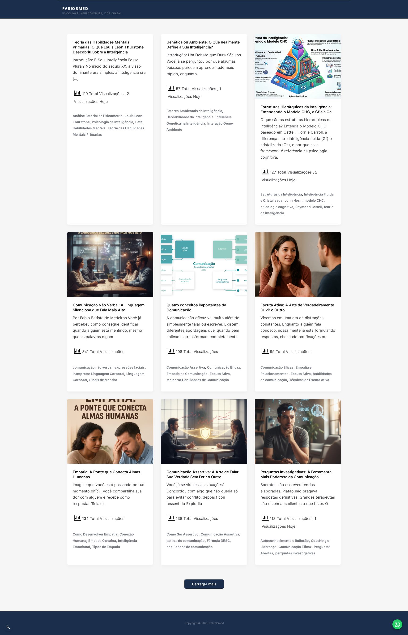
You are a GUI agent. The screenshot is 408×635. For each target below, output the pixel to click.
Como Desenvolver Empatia (95, 534)
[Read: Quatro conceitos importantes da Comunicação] (204, 264)
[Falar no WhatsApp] (397, 624)
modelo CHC (314, 200)
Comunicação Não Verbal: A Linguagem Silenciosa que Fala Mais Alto (108, 307)
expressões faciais (130, 367)
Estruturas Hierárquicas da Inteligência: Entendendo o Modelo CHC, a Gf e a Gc (296, 109)
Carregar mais (204, 584)
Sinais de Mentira (103, 380)
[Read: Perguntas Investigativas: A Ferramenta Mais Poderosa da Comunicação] (298, 431)
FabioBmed (75, 8)
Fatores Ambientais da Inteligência (194, 111)
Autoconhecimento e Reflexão (284, 541)
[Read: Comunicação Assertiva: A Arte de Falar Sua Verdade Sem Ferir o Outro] (204, 431)
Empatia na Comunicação (187, 374)
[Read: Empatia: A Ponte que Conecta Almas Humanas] (110, 431)
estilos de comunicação (185, 541)
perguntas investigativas (295, 553)
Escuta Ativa (220, 374)
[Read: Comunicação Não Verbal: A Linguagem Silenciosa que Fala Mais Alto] (110, 264)
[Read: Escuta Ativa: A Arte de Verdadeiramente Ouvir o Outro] (298, 264)
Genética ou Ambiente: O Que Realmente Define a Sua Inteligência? (203, 44)
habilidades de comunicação (189, 547)
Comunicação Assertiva (185, 367)
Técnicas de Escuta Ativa (309, 380)
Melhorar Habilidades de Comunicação (197, 380)
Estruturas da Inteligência (281, 194)
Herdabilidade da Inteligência (189, 117)
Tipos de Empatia (106, 547)
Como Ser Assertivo (182, 534)
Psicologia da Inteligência (112, 122)
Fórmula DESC (218, 541)
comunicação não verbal (92, 367)
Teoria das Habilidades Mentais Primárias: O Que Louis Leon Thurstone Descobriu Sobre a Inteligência (108, 47)
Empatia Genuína (102, 541)
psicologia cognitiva (276, 207)
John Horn (293, 200)
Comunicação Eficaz (223, 367)
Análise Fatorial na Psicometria (98, 116)
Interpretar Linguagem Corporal (98, 374)
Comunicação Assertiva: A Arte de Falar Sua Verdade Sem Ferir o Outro (202, 474)
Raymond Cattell (308, 207)
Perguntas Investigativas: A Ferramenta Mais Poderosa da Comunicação (296, 474)
